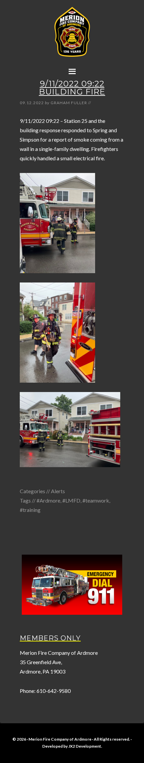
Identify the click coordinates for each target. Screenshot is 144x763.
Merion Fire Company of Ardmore (72, 39)
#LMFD (71, 500)
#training (30, 510)
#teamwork (95, 500)
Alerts (58, 491)
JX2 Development (84, 746)
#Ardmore (48, 500)
